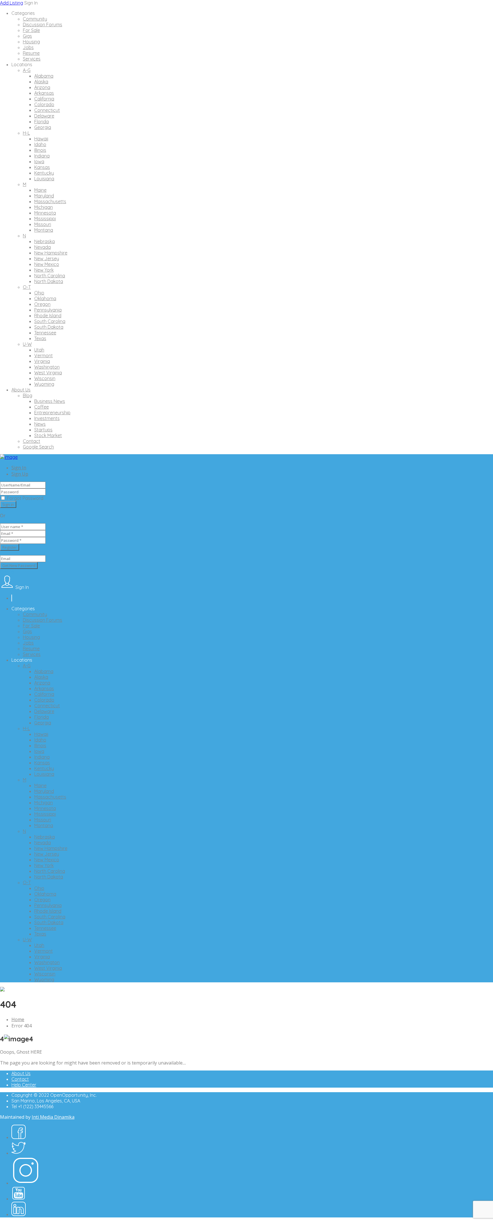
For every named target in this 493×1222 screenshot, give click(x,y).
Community (35, 19)
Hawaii (41, 139)
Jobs (28, 47)
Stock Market (48, 435)
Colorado (44, 104)
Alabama (43, 76)
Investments (47, 418)
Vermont (43, 355)
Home (17, 1019)
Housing (31, 42)
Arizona (42, 87)
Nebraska (44, 241)
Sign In (18, 467)
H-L (26, 133)
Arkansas (44, 93)
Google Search (38, 447)
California (44, 99)
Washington (47, 367)
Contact (31, 441)
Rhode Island (47, 315)
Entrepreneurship (52, 412)
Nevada (42, 247)
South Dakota (48, 327)
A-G (27, 70)
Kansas (42, 167)
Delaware (44, 116)
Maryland (44, 196)
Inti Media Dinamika (53, 1117)
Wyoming (44, 384)
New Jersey (46, 258)
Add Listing (11, 3)
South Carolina (49, 321)
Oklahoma (45, 298)
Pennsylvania (48, 310)
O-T (27, 287)
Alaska (41, 81)
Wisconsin (44, 378)
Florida (41, 121)
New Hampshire (50, 253)
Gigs (27, 36)
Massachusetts (50, 201)
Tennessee (45, 333)
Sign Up (19, 474)
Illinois (40, 150)
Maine (40, 190)
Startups (43, 430)
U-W (27, 344)
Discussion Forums (42, 24)
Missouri (42, 224)
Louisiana (44, 178)
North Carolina (49, 275)
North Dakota (48, 281)
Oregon (42, 304)
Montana (43, 230)
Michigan (43, 207)
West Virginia (48, 372)
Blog (27, 395)
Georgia (42, 127)
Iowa (39, 161)
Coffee (41, 407)
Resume (31, 53)
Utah (39, 350)
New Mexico (46, 264)
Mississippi (45, 218)
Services (32, 59)
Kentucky (44, 173)
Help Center (23, 1085)
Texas (40, 338)
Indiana (42, 156)
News (40, 424)
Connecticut (47, 110)
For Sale (31, 30)
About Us (21, 390)
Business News (49, 401)
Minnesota (45, 213)
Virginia (42, 361)
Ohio (39, 293)
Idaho (40, 144)
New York (44, 270)
